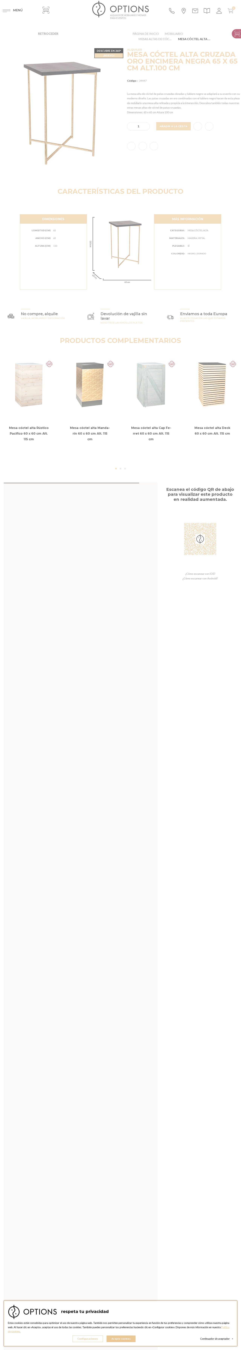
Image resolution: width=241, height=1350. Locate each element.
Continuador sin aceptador (216, 1338)
